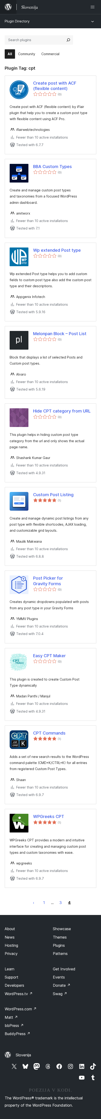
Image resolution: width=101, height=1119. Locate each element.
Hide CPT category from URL (62, 411)
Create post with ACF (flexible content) (54, 86)
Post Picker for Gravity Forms (48, 581)
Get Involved (64, 969)
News (10, 937)
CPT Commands (49, 733)
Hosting (11, 945)
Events (59, 977)
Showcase (62, 928)
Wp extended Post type (57, 250)
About (10, 928)
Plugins (59, 945)
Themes (60, 937)
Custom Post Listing (53, 494)
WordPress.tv (19, 993)
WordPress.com (21, 1009)
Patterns (60, 953)
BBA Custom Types (52, 166)
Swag (60, 993)
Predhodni (33, 902)
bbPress (14, 1025)
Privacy (11, 953)
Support (11, 977)
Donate (61, 985)
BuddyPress (17, 1033)
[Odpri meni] (93, 7)
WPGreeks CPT (48, 816)
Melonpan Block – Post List (59, 333)
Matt (11, 1017)
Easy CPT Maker (49, 655)
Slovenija (23, 1055)
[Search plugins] (68, 40)
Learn (9, 969)
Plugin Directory (17, 21)
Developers (14, 985)
